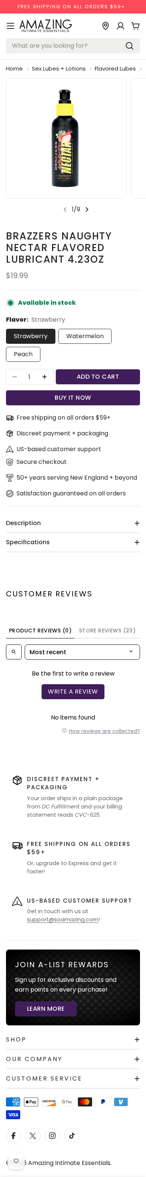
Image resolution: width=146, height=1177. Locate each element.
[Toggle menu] (10, 25)
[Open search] (14, 651)
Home (14, 68)
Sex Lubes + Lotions (59, 68)
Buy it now (73, 397)
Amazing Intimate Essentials (69, 1163)
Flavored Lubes (115, 68)
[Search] (129, 45)
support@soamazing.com (62, 919)
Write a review (73, 691)
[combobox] (73, 45)
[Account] (120, 25)
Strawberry (31, 336)
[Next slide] (86, 209)
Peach (23, 354)
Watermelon (85, 336)
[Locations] (105, 25)
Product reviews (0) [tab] (40, 630)
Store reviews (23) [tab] (107, 630)
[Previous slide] (65, 209)
